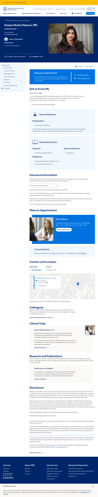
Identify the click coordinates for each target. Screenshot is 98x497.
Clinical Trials (7, 82)
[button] (51, 9)
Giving (27, 473)
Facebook (5, 478)
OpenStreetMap (86, 298)
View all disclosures (35, 452)
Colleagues (7, 79)
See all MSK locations (64, 301)
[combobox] (44, 185)
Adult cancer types (52, 468)
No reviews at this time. (11, 34)
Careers (27, 471)
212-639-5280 (36, 270)
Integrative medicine (53, 473)
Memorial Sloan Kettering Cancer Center (46, 278)
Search (90, 9)
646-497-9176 (62, 204)
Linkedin (12, 478)
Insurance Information (9, 70)
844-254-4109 (21, 2)
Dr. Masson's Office (16, 56)
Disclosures (7, 88)
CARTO (93, 298)
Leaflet (82, 298)
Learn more (33, 190)
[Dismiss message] (94, 3)
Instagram (3, 478)
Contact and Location (9, 76)
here (53, 445)
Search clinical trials (40, 347)
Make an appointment (83, 78)
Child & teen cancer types (54, 471)
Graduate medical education (77, 473)
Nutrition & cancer (52, 476)
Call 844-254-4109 (82, 75)
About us (27, 468)
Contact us (6, 468)
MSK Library (72, 476)
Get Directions (42, 285)
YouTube (10, 478)
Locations (6, 471)
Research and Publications (10, 85)
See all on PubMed (39, 379)
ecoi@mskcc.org (62, 447)
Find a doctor (51, 479)
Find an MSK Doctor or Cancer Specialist (18, 20)
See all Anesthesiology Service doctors (41, 317)
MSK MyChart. (82, 253)
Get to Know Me (8, 67)
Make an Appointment (9, 73)
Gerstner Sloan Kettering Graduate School (81, 471)
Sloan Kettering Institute (75, 468)
